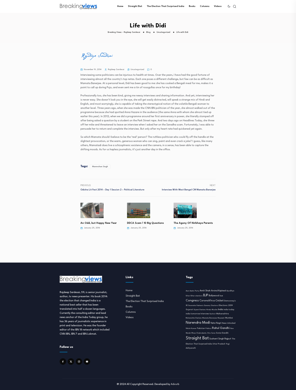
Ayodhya (230, 291)
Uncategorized (137, 69)
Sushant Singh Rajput (220, 339)
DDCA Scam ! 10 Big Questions (145, 223)
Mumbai (229, 318)
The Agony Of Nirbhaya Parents (193, 223)
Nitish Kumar (191, 328)
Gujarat (189, 310)
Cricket (220, 301)
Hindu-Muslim (212, 310)
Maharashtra (222, 314)
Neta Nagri (216, 323)
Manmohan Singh (100, 167)
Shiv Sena (211, 333)
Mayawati (221, 318)
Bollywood (214, 296)
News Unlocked (228, 323)
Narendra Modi (198, 323)
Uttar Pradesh (219, 344)
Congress (192, 300)
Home (120, 6)
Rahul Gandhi (221, 328)
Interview (205, 314)
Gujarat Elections (200, 309)
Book (221, 296)
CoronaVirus (207, 300)
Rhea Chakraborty (199, 333)
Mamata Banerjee (209, 318)
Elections (214, 305)
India (220, 309)
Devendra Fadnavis (196, 305)
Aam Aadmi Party (192, 291)
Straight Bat (135, 6)
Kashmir (213, 314)
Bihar (188, 296)
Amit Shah (205, 290)
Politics (208, 328)
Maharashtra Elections (194, 318)
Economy (207, 305)
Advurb (175, 384)
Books (192, 6)
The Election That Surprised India (165, 6)
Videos (218, 6)
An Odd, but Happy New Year (98, 223)
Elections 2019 (226, 305)
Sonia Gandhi (222, 333)
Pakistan (201, 328)
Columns (204, 6)
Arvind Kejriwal (218, 291)
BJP (205, 295)
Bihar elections (197, 296)
